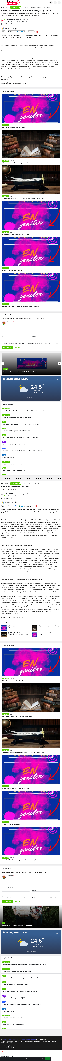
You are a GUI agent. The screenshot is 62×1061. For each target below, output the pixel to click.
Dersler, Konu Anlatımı (42, 1039)
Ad (3, 336)
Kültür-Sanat (5, 124)
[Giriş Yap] (55, 2)
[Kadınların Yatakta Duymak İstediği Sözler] (31, 443)
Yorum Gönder (7, 347)
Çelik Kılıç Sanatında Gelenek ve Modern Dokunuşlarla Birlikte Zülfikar (23, 198)
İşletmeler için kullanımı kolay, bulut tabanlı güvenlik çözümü (20, 306)
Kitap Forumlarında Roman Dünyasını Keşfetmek (17, 163)
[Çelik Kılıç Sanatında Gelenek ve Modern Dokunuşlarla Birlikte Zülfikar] (15, 634)
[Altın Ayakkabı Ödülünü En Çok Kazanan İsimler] (31, 364)
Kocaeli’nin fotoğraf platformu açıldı (13, 270)
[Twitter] (8, 1047)
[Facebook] (3, 1047)
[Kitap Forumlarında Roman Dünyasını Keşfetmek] (46, 628)
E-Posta (34, 336)
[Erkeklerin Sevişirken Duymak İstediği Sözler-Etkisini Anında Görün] (31, 449)
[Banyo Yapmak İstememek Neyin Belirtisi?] (31, 469)
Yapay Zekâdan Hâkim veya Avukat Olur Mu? (15, 234)
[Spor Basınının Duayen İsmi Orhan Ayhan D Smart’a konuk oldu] (31, 423)
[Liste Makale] (13, 2)
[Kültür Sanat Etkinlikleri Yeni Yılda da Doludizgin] (31, 416)
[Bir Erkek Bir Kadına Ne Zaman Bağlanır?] (31, 917)
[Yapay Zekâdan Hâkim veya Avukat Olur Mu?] (46, 634)
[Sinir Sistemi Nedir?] (31, 456)
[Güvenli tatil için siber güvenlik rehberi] (15, 628)
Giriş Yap (17, 347)
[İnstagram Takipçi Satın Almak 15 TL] (31, 463)
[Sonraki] (59, 363)
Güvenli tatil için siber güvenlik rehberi (13, 127)
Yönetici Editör (10, 19)
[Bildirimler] (59, 2)
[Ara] (51, 2)
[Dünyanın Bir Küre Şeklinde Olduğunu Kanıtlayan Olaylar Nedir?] (31, 436)
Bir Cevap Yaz (7, 315)
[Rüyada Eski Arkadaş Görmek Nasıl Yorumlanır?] (31, 429)
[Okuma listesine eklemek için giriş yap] (36, 31)
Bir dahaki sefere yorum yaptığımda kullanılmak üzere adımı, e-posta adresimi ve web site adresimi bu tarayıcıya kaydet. (31, 343)
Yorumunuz (10, 321)
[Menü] (2, 2)
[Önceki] (2, 363)
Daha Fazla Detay (31, 398)
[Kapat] (60, 1052)
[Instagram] (13, 1047)
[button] (20, 7)
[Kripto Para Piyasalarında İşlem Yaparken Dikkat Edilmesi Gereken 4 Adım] (31, 409)
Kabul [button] (47, 1058)
